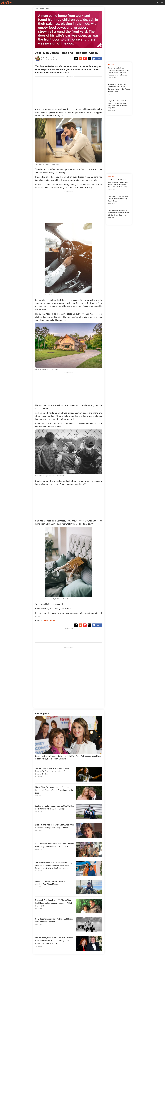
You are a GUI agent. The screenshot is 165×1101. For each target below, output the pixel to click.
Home (36, 8)
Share (98, 59)
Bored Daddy (49, 620)
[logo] (7, 2)
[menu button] (162, 2)
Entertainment (44, 8)
